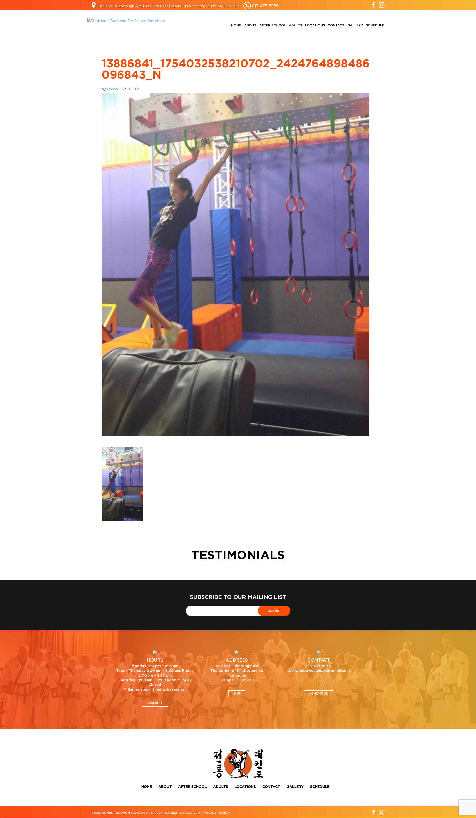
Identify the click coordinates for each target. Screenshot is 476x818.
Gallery (355, 25)
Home (236, 25)
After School (272, 25)
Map (237, 693)
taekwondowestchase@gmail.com (318, 671)
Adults (295, 25)
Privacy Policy (216, 812)
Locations (315, 25)
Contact (336, 25)
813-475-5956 (265, 6)
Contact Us (318, 693)
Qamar (113, 89)
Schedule (375, 25)
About (250, 25)
